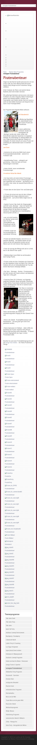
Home (5, 72)
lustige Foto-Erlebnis (12, 343)
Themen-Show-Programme (16, 72)
